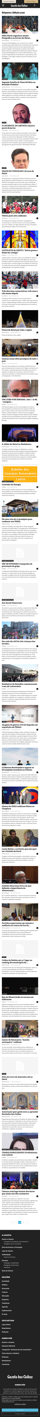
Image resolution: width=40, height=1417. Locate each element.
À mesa (4, 1314)
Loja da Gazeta (7, 1251)
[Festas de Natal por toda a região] (20, 319)
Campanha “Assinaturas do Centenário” (16, 1241)
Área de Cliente (7, 1271)
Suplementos (7, 1310)
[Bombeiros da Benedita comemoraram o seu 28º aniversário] (20, 673)
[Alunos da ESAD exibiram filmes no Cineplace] (20, 795)
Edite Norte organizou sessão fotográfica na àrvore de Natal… (16, 36)
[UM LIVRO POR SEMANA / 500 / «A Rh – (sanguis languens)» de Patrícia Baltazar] (20, 388)
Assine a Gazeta (8, 1239)
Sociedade (4, 32)
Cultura (4, 721)
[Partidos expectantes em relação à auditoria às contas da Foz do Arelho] (20, 912)
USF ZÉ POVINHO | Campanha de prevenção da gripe (17, 565)
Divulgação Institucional (7, 481)
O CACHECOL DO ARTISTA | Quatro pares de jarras (18, 126)
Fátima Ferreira (5, 729)
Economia (5, 1288)
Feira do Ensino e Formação (12, 1247)
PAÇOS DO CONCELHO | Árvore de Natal (18, 172)
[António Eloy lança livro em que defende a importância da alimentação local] (20, 875)
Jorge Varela (5, 176)
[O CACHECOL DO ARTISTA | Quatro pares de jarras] (20, 113)
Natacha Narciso (6, 87)
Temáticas (5, 1303)
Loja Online (6, 1325)
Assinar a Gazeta (8, 1342)
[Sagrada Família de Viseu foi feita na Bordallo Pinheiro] (20, 71)
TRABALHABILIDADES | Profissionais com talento (19, 1153)
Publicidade (6, 1255)
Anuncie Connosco (9, 1257)
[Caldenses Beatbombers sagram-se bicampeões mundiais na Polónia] (20, 756)
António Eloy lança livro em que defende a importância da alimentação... (16, 888)
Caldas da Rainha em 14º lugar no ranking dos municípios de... (17, 961)
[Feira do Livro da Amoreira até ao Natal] (20, 1066)
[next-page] (27, 1222)
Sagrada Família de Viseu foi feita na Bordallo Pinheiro (18, 83)
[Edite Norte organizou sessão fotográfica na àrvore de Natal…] (20, 24)
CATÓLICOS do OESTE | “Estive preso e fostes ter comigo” (20, 251)
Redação (4, 255)
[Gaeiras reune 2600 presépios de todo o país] (20, 347)
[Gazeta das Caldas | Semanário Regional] (19, 5)
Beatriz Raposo (5, 40)
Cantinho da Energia (11, 484)
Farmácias (7, 1267)
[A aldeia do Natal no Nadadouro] (20, 433)
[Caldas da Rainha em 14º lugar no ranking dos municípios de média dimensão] (20, 949)
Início (3, 10)
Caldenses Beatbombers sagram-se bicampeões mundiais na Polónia (18, 768)
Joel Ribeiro (4, 218)
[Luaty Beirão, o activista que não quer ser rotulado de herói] (20, 838)
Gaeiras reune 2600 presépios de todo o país (20, 360)
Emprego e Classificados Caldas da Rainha (11, 1149)
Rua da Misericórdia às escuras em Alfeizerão (18, 998)
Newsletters (6, 1328)
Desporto (4, 212)
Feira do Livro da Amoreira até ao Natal (17, 1078)
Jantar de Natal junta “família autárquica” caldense (15, 1041)
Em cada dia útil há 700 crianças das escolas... (18, 642)
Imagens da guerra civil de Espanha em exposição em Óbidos (20, 726)
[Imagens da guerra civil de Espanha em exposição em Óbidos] (20, 714)
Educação (5, 1296)
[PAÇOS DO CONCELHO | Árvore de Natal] (20, 159)
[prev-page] (12, 1222)
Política (4, 920)
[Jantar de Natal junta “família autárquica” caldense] (20, 1029)
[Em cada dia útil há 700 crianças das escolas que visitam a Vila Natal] (20, 630)
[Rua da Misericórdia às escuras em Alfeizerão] (20, 986)
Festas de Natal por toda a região (17, 330)
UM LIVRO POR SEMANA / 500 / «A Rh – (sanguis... (19, 400)
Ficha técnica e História (10, 1353)
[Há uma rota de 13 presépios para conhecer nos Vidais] (20, 508)
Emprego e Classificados (11, 1263)
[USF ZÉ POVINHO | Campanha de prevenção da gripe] (20, 553)
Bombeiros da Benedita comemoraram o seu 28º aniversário (19, 685)
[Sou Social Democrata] (20, 592)
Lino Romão (5, 130)
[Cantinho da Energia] (20, 473)
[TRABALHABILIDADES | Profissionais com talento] (20, 1141)
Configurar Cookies (20, 1414)
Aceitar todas (20, 1410)
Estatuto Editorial (8, 1346)
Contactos (5, 1364)
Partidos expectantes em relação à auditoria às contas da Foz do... (18, 924)
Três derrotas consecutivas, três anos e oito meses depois (20, 292)
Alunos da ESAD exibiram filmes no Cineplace (18, 807)
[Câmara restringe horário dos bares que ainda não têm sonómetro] (20, 1180)
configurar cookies (20, 1404)
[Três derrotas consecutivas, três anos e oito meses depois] (20, 280)
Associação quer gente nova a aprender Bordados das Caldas (20, 1113)
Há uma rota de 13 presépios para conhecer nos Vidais (17, 520)
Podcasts (5, 1332)
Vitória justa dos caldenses (14, 215)
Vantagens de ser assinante (12, 1244)
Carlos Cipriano (5, 928)
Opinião (4, 122)
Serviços (5, 1260)
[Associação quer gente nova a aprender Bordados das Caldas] (20, 1101)
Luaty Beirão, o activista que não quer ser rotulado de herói (19, 850)
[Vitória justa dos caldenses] (20, 204)
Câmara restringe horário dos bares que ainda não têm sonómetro (18, 1192)
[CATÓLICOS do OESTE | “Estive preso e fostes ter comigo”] (20, 239)
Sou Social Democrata (12, 603)
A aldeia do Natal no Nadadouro (16, 444)
